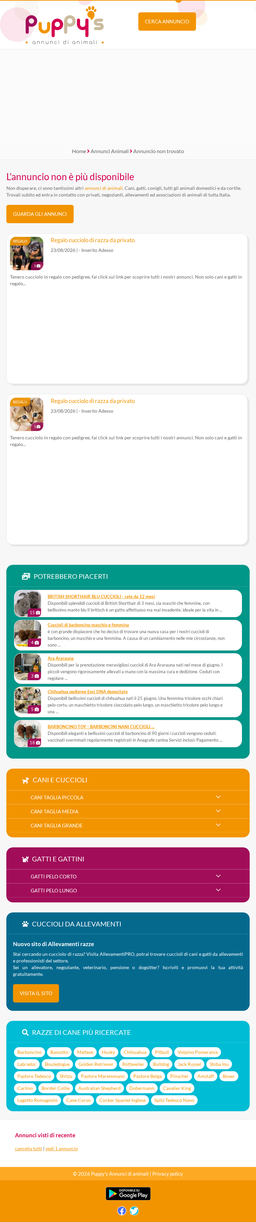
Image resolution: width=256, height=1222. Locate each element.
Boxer (229, 1076)
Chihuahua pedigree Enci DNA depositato (88, 691)
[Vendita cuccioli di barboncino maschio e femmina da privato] (27, 633)
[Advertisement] (128, 96)
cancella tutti (28, 1148)
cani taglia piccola (57, 797)
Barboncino (29, 1052)
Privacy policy (167, 1174)
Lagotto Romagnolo (37, 1100)
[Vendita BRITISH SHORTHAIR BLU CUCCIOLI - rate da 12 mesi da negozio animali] (27, 603)
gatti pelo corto (54, 876)
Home (79, 151)
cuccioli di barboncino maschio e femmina (88, 625)
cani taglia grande (57, 825)
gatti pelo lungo (54, 890)
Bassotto (59, 1052)
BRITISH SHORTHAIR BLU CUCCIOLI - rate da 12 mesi (101, 596)
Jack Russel (189, 1064)
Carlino (25, 1088)
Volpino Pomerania (198, 1052)
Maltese (85, 1052)
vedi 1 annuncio (61, 1148)
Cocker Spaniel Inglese (122, 1100)
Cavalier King (177, 1088)
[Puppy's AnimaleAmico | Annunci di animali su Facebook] (121, 1212)
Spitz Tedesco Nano (174, 1100)
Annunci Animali (110, 151)
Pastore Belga (147, 1076)
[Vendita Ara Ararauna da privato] (27, 667)
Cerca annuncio (167, 21)
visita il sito (36, 993)
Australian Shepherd (99, 1088)
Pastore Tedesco (34, 1076)
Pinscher (179, 1076)
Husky (108, 1052)
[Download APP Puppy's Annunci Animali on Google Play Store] (128, 1198)
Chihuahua (135, 1052)
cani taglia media (54, 811)
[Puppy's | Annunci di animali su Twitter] (134, 1212)
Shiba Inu (219, 1064)
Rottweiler (133, 1064)
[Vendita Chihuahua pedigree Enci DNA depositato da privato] (27, 700)
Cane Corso (78, 1100)
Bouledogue (57, 1064)
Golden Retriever (96, 1064)
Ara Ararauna (61, 658)
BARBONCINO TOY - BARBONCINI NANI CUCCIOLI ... (101, 726)
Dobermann (141, 1088)
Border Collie (56, 1088)
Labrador (26, 1064)
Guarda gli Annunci (40, 214)
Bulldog (161, 1064)
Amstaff (205, 1076)
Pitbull (162, 1052)
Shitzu (66, 1076)
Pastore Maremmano (103, 1076)
